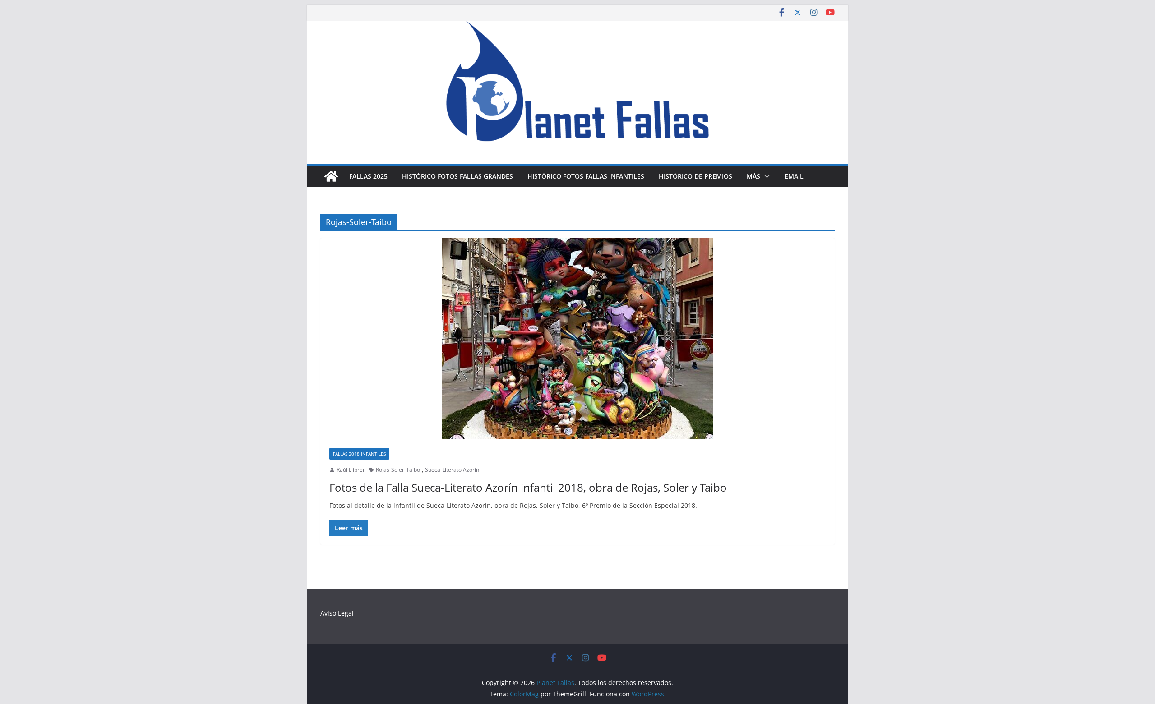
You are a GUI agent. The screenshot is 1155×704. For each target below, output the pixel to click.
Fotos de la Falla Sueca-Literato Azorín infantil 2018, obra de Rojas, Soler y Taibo (528, 487)
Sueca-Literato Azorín (452, 470)
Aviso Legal (337, 613)
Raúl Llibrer (351, 470)
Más (753, 176)
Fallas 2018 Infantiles (359, 454)
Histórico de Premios (695, 176)
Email (794, 176)
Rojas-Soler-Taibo (398, 470)
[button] (765, 176)
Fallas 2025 (368, 176)
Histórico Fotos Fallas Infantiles (585, 176)
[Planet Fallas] (331, 176)
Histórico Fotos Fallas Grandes (457, 176)
